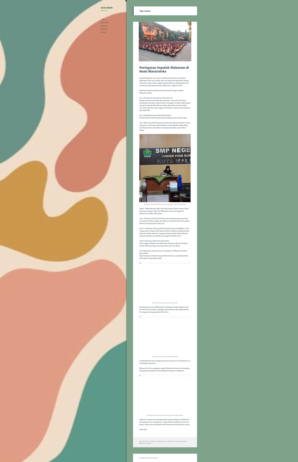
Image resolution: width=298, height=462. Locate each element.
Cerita (103, 19)
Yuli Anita (153, 441)
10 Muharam (171, 441)
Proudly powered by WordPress (148, 458)
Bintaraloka (182, 441)
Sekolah (103, 32)
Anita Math (107, 7)
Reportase (104, 26)
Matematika (104, 22)
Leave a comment (146, 443)
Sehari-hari (104, 29)
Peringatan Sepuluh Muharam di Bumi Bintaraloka (164, 69)
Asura (177, 441)
